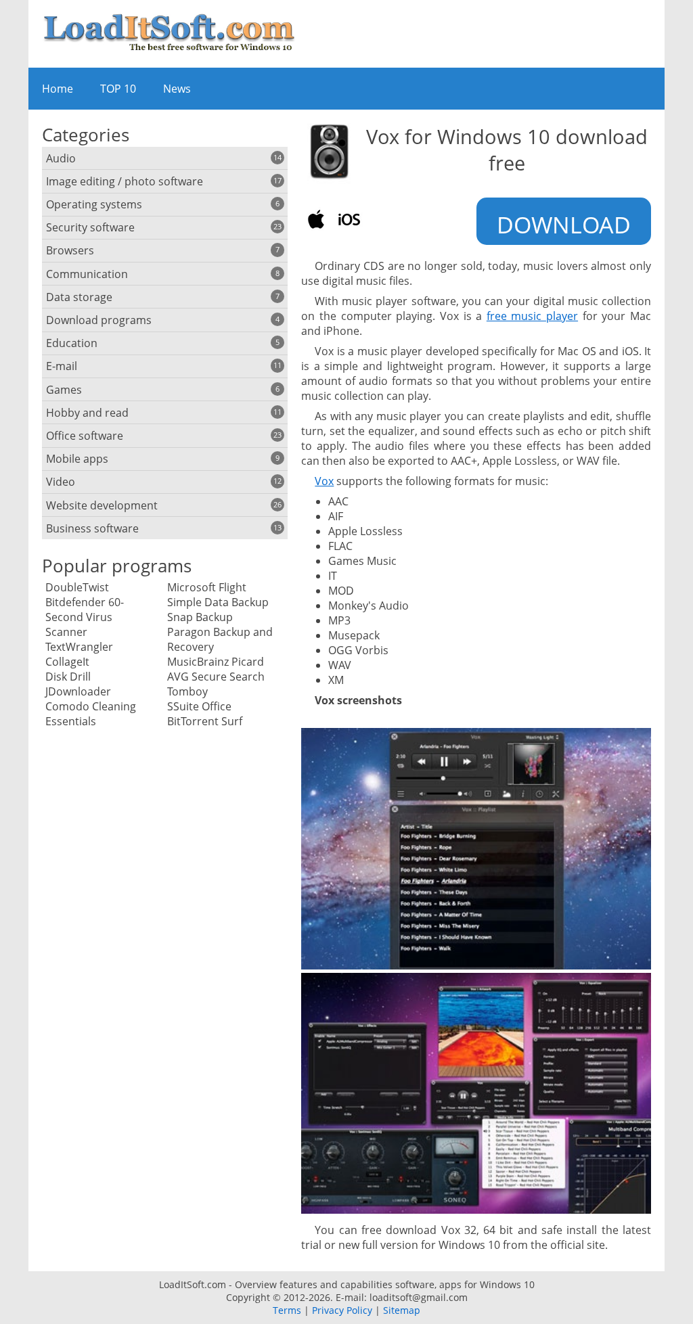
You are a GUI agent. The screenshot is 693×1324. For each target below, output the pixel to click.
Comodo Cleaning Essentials (90, 714)
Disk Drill (68, 676)
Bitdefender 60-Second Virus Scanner (84, 617)
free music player (532, 316)
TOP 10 (118, 88)
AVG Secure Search (216, 676)
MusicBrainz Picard (215, 661)
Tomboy (187, 691)
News (177, 88)
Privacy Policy (342, 1310)
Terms (287, 1310)
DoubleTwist (77, 587)
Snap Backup (200, 617)
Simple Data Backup (218, 602)
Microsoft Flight (206, 587)
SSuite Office (199, 706)
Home (57, 88)
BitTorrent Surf (204, 721)
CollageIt (67, 661)
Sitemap (401, 1310)
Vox (324, 481)
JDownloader (78, 691)
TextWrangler (79, 646)
